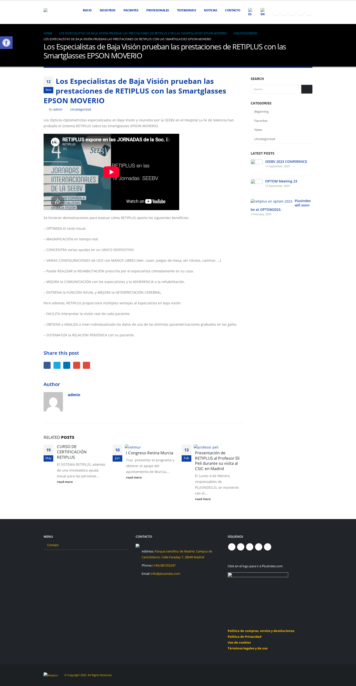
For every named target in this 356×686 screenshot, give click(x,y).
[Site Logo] (56, 12)
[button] (6, 42)
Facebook (47, 365)
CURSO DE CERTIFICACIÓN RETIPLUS (72, 452)
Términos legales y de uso (248, 648)
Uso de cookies (239, 642)
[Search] (306, 89)
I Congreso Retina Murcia (149, 453)
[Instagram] (300, 12)
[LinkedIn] (308, 12)
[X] (284, 12)
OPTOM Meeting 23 (281, 181)
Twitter (57, 365)
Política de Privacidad (244, 637)
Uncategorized (80, 109)
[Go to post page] (135, 446)
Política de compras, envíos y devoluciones (261, 631)
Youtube (249, 547)
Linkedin (267, 547)
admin (57, 109)
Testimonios (186, 10)
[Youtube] (292, 12)
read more (65, 482)
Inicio (87, 10)
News (258, 129)
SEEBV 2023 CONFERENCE (286, 161)
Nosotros (108, 10)
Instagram (258, 547)
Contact (53, 545)
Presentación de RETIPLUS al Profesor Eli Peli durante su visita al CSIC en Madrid (217, 460)
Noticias (210, 10)
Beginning (261, 111)
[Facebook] (275, 12)
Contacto (232, 10)
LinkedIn (66, 365)
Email (86, 365)
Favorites (261, 120)
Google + (76, 365)
